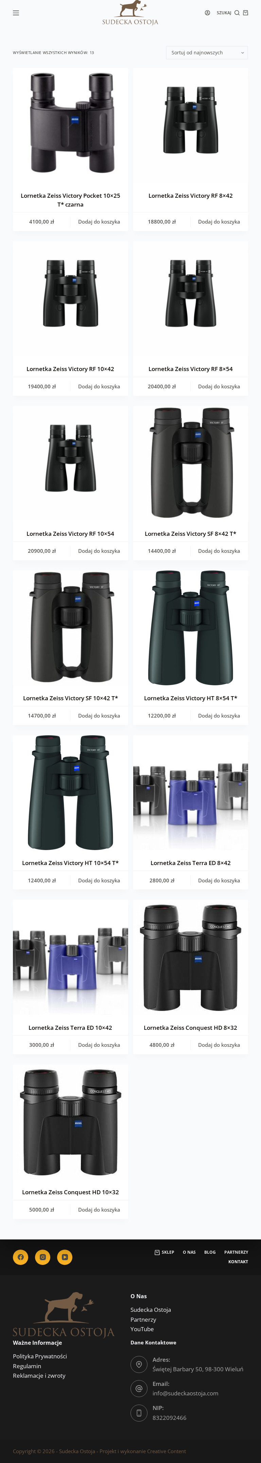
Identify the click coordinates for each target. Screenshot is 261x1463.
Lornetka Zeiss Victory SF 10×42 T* (70, 698)
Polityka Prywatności (40, 1356)
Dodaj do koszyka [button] (99, 221)
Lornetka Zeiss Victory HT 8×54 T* (190, 698)
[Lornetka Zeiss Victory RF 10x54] (70, 463)
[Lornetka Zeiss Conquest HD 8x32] (190, 957)
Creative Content (166, 1451)
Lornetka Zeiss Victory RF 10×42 (70, 369)
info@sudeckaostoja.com (186, 1393)
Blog (210, 1252)
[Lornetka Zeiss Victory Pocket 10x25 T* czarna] (70, 125)
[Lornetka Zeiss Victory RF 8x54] (190, 298)
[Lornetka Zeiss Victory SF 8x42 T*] (190, 463)
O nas (189, 1252)
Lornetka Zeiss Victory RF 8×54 (191, 369)
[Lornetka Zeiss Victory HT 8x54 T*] (190, 627)
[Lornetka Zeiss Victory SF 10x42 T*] (70, 627)
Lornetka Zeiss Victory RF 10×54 (70, 533)
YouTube (142, 1329)
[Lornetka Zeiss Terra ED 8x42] (190, 792)
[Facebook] (20, 1257)
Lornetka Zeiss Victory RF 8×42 (191, 195)
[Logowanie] (207, 12)
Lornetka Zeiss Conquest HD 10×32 (70, 1192)
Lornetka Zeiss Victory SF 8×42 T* (190, 533)
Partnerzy (236, 1252)
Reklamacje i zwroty (39, 1375)
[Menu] (16, 13)
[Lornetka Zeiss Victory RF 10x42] (70, 298)
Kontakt (238, 1262)
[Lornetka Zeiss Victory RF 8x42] (190, 125)
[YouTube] (64, 1257)
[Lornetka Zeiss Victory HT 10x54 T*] (70, 792)
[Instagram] (42, 1257)
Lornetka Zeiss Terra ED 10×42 (70, 1028)
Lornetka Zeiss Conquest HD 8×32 (190, 1028)
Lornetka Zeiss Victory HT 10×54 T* (70, 863)
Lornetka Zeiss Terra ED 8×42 (191, 863)
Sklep (168, 1252)
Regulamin (27, 1366)
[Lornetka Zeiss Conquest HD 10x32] (70, 1121)
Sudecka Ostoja (150, 1310)
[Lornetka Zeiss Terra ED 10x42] (70, 957)
